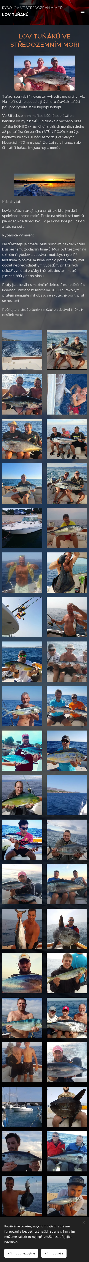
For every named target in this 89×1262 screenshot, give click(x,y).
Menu (82, 12)
